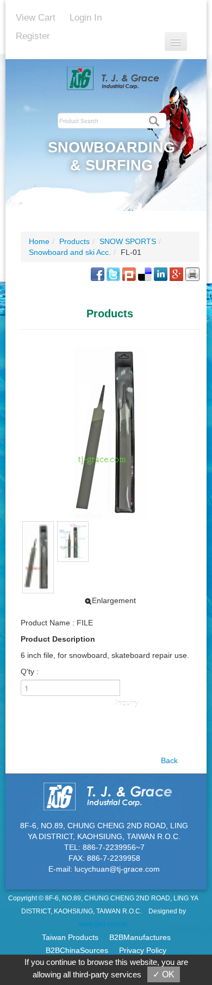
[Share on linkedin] (160, 273)
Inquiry (127, 703)
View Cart (35, 17)
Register (33, 36)
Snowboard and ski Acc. (70, 252)
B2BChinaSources (77, 950)
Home (39, 241)
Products (74, 241)
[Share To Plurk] (129, 273)
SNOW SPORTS (127, 241)
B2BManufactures (140, 937)
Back (169, 760)
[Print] (192, 273)
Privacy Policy (142, 950)
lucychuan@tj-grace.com (117, 869)
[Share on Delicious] (145, 273)
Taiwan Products (70, 937)
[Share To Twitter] (113, 273)
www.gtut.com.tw (103, 924)
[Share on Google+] (176, 273)
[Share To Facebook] (97, 273)
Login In (86, 17)
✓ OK (163, 974)
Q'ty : (30, 671)
